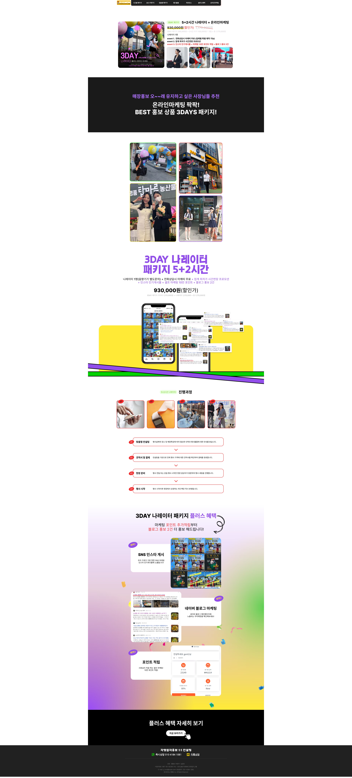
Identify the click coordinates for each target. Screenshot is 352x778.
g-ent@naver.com (169, 769)
